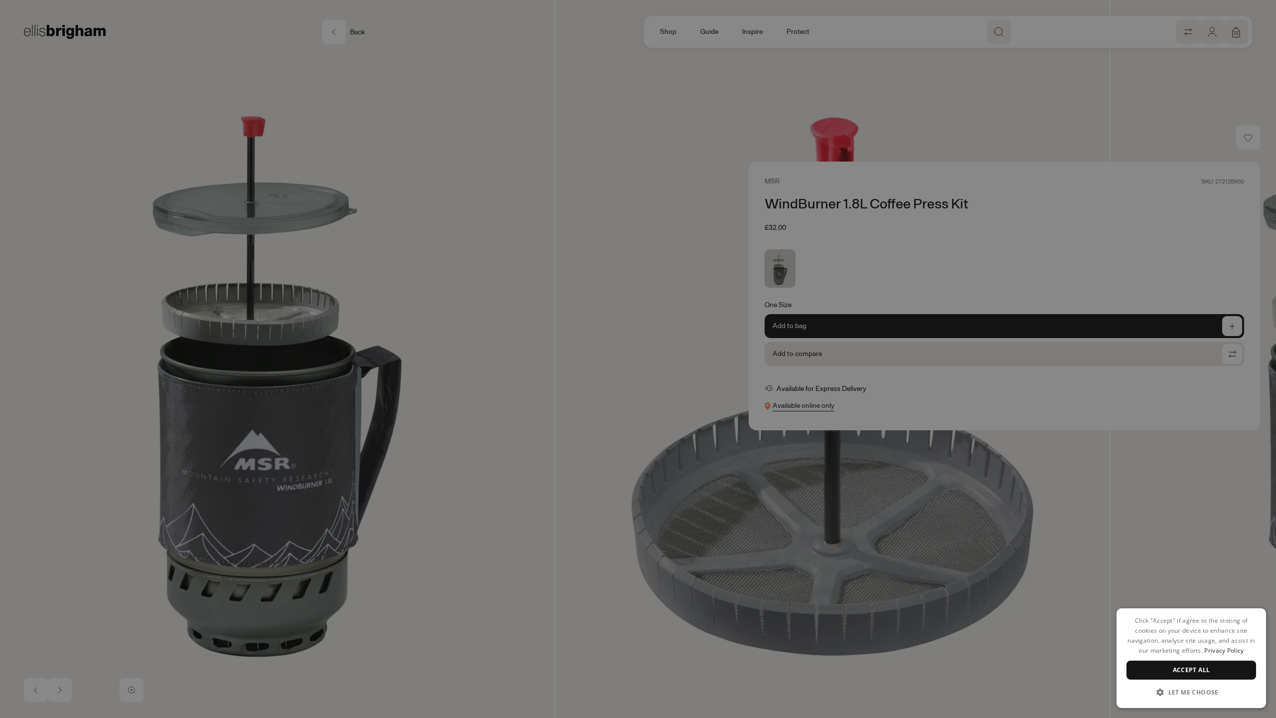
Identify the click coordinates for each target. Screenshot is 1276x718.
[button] (1191, 692)
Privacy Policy (1224, 650)
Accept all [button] (1191, 670)
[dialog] (1191, 658)
